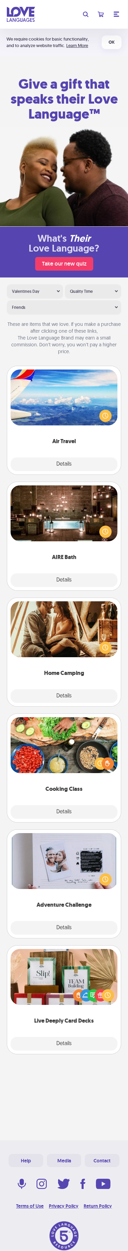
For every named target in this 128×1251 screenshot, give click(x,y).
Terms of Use (30, 1206)
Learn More (77, 45)
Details (64, 464)
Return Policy (98, 1206)
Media (64, 1161)
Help (26, 1161)
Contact (102, 1161)
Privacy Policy (64, 1206)
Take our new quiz (64, 263)
